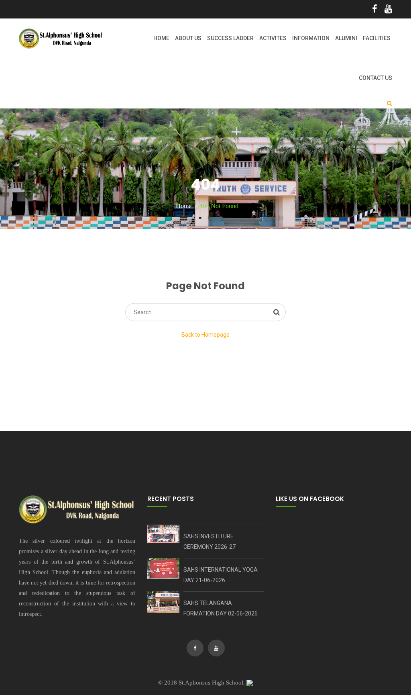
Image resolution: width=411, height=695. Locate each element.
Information (311, 38)
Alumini (346, 38)
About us (188, 38)
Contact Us (375, 78)
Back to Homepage (205, 334)
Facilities (377, 38)
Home (161, 38)
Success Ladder (230, 38)
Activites (273, 38)
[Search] (276, 312)
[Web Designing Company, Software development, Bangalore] (249, 682)
